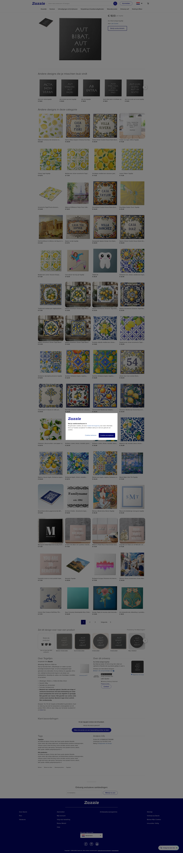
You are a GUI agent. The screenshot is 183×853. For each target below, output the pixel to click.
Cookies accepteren (107, 435)
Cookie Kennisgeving (93, 426)
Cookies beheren (90, 435)
